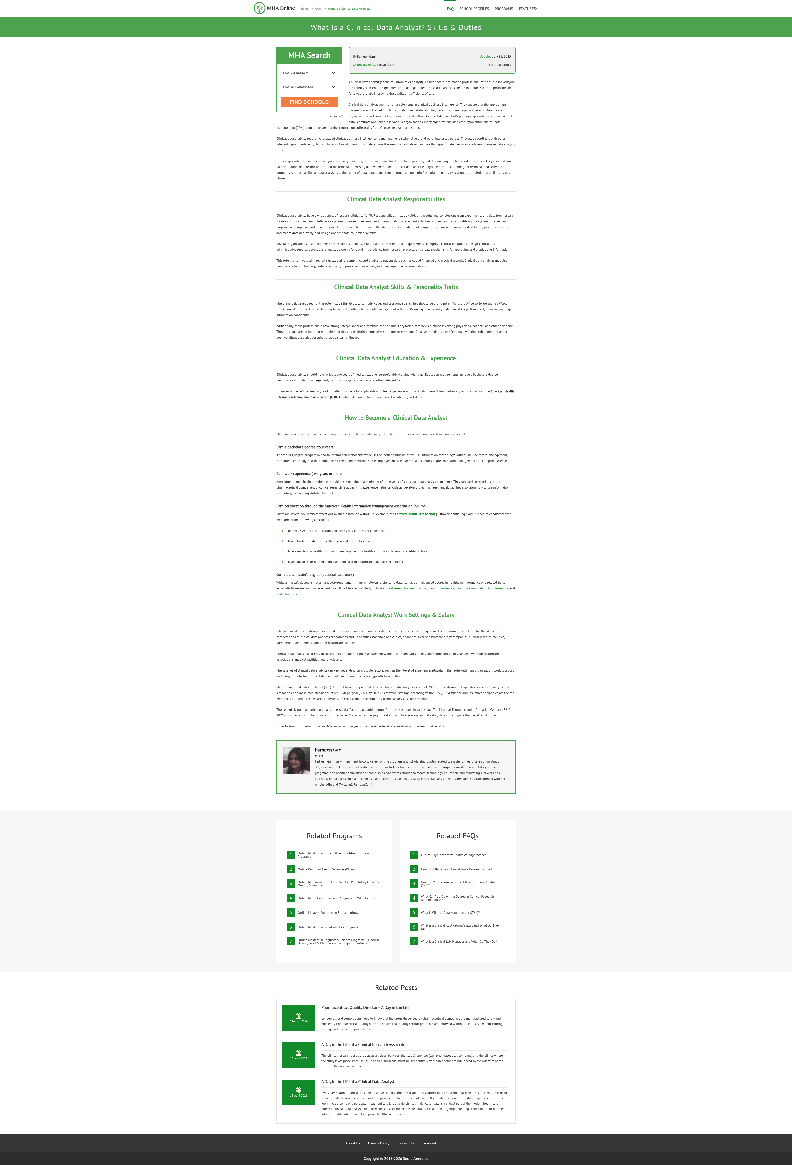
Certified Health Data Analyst (415, 514)
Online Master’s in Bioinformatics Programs (328, 927)
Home (305, 9)
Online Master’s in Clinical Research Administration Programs (333, 854)
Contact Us (405, 1143)
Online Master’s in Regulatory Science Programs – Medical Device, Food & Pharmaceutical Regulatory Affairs (338, 941)
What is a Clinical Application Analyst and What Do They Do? (460, 927)
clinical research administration (405, 588)
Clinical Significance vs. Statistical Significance (453, 855)
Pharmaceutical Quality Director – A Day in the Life (365, 1007)
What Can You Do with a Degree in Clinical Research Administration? (457, 898)
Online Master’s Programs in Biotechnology (328, 912)
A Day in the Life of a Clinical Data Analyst (357, 1081)
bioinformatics (498, 588)
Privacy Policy (378, 1143)
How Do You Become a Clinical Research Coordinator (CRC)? (458, 883)
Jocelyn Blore (385, 65)
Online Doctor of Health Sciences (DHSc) (326, 869)
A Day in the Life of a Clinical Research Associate (363, 1044)
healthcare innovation (471, 588)
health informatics (441, 588)
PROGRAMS (504, 8)
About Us (352, 1143)
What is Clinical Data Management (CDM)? (450, 912)
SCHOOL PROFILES (474, 8)
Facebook (429, 1143)
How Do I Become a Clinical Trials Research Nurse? (456, 869)
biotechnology (286, 594)
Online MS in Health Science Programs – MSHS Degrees (337, 898)
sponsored (336, 116)
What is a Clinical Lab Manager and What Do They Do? (459, 941)
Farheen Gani (366, 56)
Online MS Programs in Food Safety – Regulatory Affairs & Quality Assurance (338, 883)
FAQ (450, 8)
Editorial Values (500, 65)
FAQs (318, 9)
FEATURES (527, 8)
